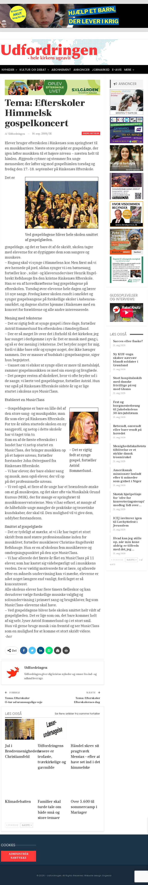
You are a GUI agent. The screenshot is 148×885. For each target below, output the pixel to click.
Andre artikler (91, 133)
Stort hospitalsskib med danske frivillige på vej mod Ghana (127, 383)
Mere (127, 70)
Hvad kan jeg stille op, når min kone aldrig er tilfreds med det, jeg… (127, 543)
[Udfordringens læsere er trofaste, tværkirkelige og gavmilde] (52, 729)
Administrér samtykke (18, 856)
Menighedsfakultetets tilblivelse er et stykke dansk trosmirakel (129, 451)
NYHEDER (8, 70)
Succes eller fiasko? (128, 341)
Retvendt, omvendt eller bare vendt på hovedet (127, 430)
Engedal (106, 875)
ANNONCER (81, 70)
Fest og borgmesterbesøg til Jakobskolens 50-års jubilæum (126, 407)
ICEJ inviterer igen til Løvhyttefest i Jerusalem (127, 522)
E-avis (117, 70)
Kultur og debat (33, 70)
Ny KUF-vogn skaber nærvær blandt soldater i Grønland (125, 359)
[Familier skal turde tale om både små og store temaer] (52, 785)
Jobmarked (101, 70)
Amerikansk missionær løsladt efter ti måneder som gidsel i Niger (127, 475)
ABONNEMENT (61, 70)
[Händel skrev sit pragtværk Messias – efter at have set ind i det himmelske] (85, 729)
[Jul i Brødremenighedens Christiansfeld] (19, 729)
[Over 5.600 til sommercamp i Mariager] (85, 785)
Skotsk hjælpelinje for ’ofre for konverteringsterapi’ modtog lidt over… (129, 499)
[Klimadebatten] (19, 785)
